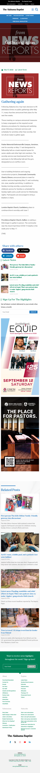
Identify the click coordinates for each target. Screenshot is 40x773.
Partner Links (5, 695)
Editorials (23, 684)
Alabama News (25, 686)
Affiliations (5, 693)
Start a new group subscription (29, 719)
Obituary (4, 723)
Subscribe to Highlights (27, 726)
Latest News (30, 15)
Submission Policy (7, 727)
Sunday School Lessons (27, 682)
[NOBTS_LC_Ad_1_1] (20, 434)
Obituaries (23, 691)
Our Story (4, 686)
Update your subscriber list (28, 724)
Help (26, 761)
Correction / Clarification (8, 725)
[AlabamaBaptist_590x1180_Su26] (20, 356)
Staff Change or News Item (9, 714)
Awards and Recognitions (9, 691)
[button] (36, 9)
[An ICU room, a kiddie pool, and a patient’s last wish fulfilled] (4, 277)
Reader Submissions (7, 719)
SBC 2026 (8, 15)
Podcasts (23, 688)
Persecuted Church (26, 695)
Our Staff (4, 688)
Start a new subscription (27, 712)
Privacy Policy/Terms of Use (16, 761)
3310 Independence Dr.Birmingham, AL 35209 (20, 755)
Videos (23, 697)
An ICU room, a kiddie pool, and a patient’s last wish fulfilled (24, 276)
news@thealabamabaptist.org (20, 766)
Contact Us (5, 682)
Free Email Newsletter (20, 21)
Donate (4, 684)
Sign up (33, 312)
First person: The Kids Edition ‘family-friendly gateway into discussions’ (23, 266)
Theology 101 (24, 693)
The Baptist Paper (27, 1)
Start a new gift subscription (28, 717)
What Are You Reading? (8, 721)
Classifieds (24, 18)
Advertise (4, 697)
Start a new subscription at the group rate (29, 721)
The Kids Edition (18, 15)
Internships (5, 699)
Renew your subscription (27, 714)
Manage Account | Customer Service (28, 729)
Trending (15, 18)
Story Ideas (5, 712)
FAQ (30, 761)
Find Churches (6, 701)
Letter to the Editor (7, 717)
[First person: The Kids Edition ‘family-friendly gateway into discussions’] (4, 267)
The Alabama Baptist (14, 1)
